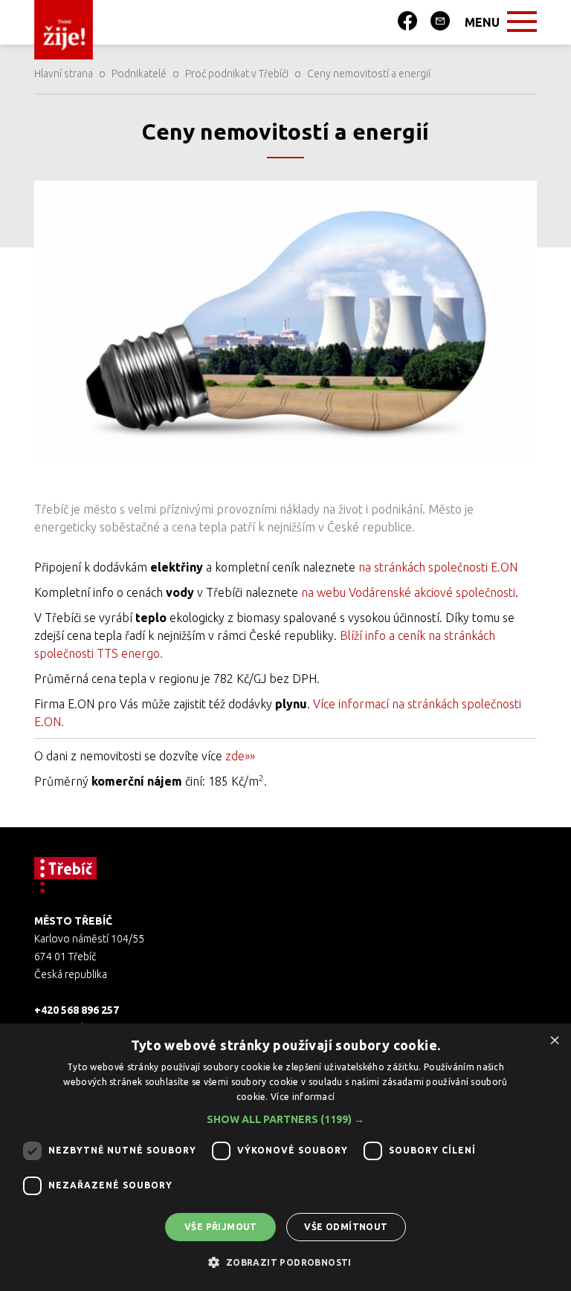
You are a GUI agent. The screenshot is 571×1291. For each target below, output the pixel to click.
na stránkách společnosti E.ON (437, 567)
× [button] (554, 1039)
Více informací (303, 1096)
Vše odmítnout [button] (345, 1227)
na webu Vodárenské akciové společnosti (408, 592)
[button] (285, 1119)
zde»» (240, 756)
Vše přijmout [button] (220, 1227)
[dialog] (285, 1157)
